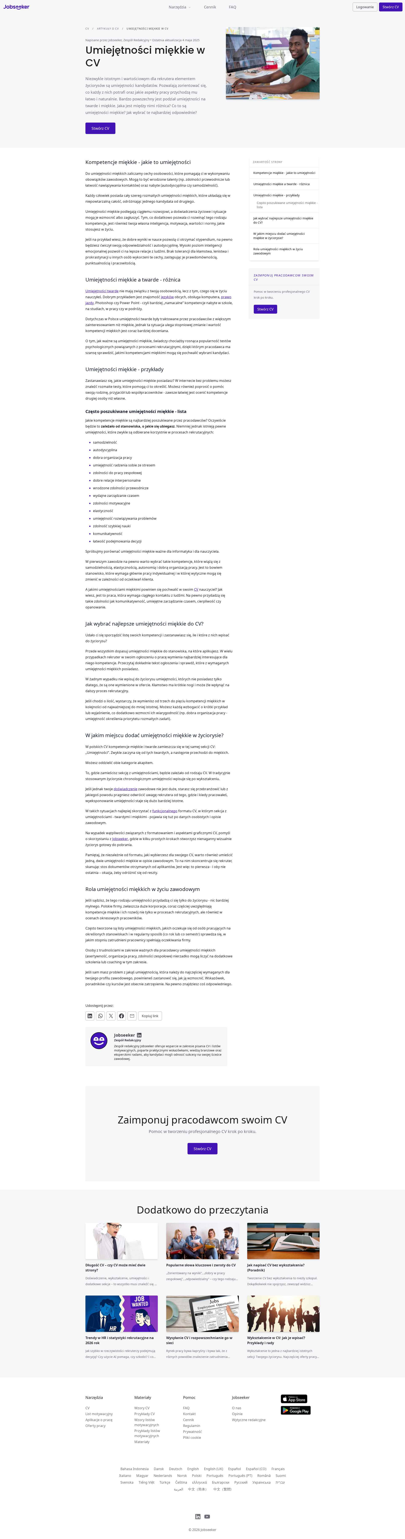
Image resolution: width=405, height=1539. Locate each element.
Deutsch (175, 1469)
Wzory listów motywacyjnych (146, 1422)
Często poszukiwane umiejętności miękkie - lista (287, 205)
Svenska (127, 1482)
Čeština (181, 1482)
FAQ (232, 7)
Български (220, 1482)
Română (264, 1475)
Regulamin (191, 1425)
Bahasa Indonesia (134, 1469)
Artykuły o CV (108, 28)
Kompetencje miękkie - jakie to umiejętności (284, 173)
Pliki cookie (192, 1437)
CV (87, 28)
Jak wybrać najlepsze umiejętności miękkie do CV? (283, 220)
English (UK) (213, 1469)
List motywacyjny (99, 1414)
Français (278, 1469)
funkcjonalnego (164, 811)
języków (167, 297)
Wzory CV (142, 1408)
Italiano (125, 1475)
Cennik (210, 7)
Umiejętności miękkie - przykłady (276, 195)
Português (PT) (240, 1475)
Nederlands (163, 1475)
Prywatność (192, 1431)
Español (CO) (256, 1469)
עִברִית (280, 1482)
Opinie (237, 1414)
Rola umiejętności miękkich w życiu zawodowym (278, 251)
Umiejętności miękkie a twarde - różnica (281, 184)
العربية (178, 1489)
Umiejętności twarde (102, 291)
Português (215, 1475)
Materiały (141, 1441)
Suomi (281, 1475)
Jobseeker (120, 838)
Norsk (182, 1475)
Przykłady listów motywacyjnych (147, 1433)
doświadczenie (125, 789)
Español (234, 1469)
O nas (236, 1408)
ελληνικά (199, 1482)
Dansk (159, 1469)
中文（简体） (198, 1489)
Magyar (142, 1475)
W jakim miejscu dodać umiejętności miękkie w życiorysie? (279, 236)
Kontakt (189, 1414)
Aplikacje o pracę (98, 1419)
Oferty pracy (95, 1425)
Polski (196, 1475)
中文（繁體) (222, 1489)
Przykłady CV (144, 1414)
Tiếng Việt (146, 1482)
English (193, 1469)
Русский (240, 1482)
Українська (261, 1482)
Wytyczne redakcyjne (249, 1419)
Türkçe (164, 1482)
